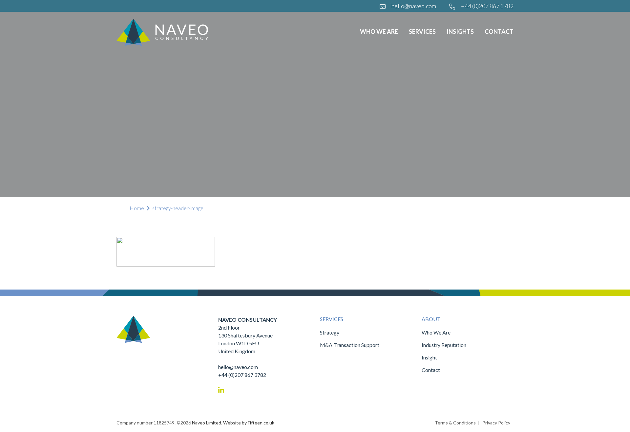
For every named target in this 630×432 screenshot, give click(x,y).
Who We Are (379, 31)
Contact (499, 31)
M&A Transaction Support (349, 345)
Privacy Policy (496, 422)
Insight (429, 357)
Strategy (329, 332)
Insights (460, 31)
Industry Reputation (444, 345)
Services (422, 31)
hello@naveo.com (413, 6)
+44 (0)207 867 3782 (487, 6)
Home (137, 208)
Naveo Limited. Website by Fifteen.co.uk (233, 422)
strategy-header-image (177, 208)
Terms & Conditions (455, 422)
